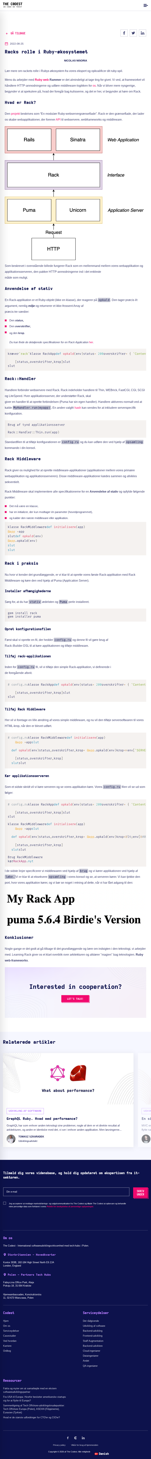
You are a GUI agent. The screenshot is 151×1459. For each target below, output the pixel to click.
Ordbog (7, 1350)
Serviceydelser (11, 1330)
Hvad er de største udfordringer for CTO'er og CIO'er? (31, 1417)
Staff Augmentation (93, 1341)
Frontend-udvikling (92, 1335)
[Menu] (145, 5)
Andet (86, 1360)
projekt (15, 113)
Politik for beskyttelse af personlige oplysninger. (70, 1206)
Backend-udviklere (93, 1345)
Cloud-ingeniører (91, 1350)
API (58, 119)
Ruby (38, 79)
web (46, 79)
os (94, 85)
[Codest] (12, 6)
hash (78, 407)
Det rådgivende (91, 1321)
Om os (6, 1325)
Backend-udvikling (92, 1330)
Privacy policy (59, 1445)
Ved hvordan (9, 1341)
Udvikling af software (94, 1325)
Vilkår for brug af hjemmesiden (84, 1445)
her (91, 342)
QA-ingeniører (90, 1365)
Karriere (7, 1345)
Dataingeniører (90, 1355)
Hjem (6, 1321)
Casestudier (9, 1335)
